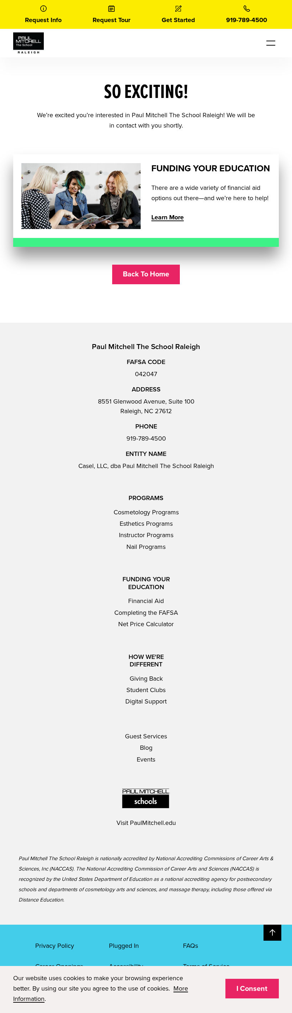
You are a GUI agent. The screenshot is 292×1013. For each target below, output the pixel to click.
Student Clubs (146, 690)
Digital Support (146, 701)
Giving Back (146, 678)
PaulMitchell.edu (153, 823)
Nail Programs (146, 547)
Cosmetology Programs (146, 512)
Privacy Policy (54, 946)
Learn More (167, 217)
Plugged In (124, 946)
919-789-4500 (146, 438)
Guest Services (146, 736)
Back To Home (146, 274)
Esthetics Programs (146, 524)
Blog (146, 748)
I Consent (251, 989)
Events (146, 759)
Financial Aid (146, 601)
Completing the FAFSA (146, 613)
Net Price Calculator (146, 624)
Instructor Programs (146, 535)
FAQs (190, 946)
